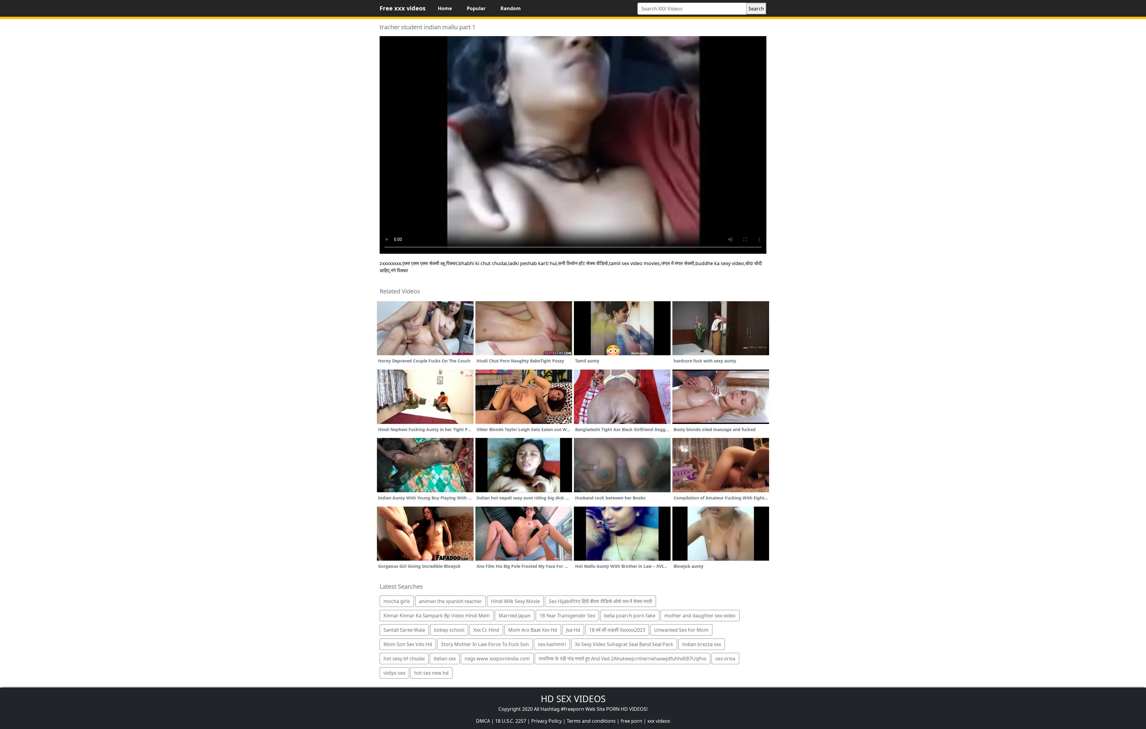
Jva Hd (573, 630)
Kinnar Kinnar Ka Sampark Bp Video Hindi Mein (436, 615)
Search (756, 8)
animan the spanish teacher (450, 601)
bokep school (449, 630)
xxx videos (658, 721)
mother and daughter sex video (700, 615)
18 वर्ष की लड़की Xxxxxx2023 (617, 630)
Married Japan (515, 615)
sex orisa (725, 658)
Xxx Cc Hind (486, 630)
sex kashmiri (552, 644)
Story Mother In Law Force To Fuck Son (485, 644)
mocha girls (396, 601)
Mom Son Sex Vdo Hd (407, 644)
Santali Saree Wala (404, 630)
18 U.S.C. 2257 (510, 721)
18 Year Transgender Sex (567, 615)
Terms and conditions (591, 721)
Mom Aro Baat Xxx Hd (532, 630)
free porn (631, 721)
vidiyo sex (394, 673)
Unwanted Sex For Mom (681, 630)
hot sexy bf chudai (404, 658)
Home (445, 8)
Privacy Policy (546, 721)
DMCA (483, 721)
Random (510, 8)
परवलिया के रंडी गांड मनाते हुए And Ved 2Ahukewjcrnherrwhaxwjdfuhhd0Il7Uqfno (622, 658)
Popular (476, 8)
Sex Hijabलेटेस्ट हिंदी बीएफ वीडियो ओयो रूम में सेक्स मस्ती (600, 601)
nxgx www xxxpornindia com (497, 658)
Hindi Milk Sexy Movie (515, 601)
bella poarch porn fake (629, 615)
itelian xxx (445, 658)
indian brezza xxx (701, 644)
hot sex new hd (431, 673)
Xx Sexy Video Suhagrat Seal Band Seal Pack (624, 644)
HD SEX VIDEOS (573, 699)
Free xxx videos (403, 8)
